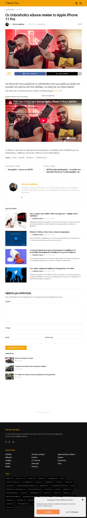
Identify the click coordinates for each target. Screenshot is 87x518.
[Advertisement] (43, 397)
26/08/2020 (19, 369)
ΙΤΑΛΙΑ (24, 493)
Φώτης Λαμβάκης (18, 24)
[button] (83, 500)
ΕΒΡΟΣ (68, 482)
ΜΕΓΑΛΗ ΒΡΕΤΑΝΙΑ (13, 496)
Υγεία (59, 463)
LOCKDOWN (53, 478)
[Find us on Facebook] (5, 442)
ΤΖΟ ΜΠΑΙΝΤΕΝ (23, 504)
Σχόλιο (8, 301)
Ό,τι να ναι (36, 460)
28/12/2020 (19, 361)
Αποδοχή (48, 512)
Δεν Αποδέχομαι (72, 512)
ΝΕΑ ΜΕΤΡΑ (45, 496)
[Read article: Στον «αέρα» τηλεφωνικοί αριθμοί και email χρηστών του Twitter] (16, 274)
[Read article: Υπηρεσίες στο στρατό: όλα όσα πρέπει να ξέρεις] (9, 368)
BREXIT (9, 478)
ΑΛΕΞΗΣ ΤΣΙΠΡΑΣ (13, 482)
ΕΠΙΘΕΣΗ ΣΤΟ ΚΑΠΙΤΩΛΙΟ (15, 489)
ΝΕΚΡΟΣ (56, 496)
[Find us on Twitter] (9, 442)
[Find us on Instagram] (13, 442)
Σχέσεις (60, 457)
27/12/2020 (48, 255)
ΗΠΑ (57, 489)
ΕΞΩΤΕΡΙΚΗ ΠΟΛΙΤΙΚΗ (59, 485)
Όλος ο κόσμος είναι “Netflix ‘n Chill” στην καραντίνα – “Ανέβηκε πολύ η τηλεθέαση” (21, 103)
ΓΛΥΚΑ (60, 482)
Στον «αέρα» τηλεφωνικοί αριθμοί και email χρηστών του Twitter (52, 268)
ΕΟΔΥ (73, 485)
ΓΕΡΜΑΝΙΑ (49, 482)
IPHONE (21, 158)
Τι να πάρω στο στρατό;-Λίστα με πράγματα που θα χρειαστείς (35, 374)
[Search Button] (81, 3)
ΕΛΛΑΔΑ (10, 485)
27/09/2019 (31, 24)
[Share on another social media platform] (80, 73)
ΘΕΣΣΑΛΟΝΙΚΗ (12, 493)
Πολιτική (35, 466)
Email (8, 337)
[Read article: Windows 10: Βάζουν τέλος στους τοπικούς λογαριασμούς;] (16, 238)
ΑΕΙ (62, 478)
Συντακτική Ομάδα (37, 218)
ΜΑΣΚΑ (66, 493)
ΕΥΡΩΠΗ (48, 489)
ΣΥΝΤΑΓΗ (10, 504)
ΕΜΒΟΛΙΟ (44, 485)
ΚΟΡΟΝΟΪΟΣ (35, 493)
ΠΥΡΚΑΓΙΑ (21, 500)
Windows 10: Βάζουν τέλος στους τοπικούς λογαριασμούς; (50, 232)
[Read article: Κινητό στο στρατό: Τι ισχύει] (9, 360)
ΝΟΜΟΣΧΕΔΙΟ (68, 496)
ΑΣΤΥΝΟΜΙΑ (28, 482)
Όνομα (8, 328)
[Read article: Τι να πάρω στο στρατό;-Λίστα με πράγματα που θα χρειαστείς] (9, 377)
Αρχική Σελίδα (9, 9)
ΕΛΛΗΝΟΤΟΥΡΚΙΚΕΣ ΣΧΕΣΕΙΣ (27, 485)
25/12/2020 (48, 218)
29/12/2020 (19, 377)
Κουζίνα (34, 457)
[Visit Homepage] (12, 3)
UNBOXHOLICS (41, 158)
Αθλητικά (8, 457)
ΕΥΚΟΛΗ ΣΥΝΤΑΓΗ (35, 489)
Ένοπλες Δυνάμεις (38, 454)
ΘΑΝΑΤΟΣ (67, 489)
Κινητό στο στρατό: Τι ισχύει (24, 358)
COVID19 (32, 478)
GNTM (42, 478)
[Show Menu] (76, 3)
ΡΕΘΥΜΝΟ (32, 500)
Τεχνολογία (19, 9)
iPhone (56, 91)
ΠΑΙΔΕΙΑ (10, 500)
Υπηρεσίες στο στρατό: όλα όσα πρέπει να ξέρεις (30, 366)
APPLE (14, 158)
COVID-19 (20, 478)
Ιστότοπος (49, 337)
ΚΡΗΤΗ (47, 493)
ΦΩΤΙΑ (9, 507)
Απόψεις (8, 460)
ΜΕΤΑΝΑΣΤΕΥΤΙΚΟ (30, 496)
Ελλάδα (7, 466)
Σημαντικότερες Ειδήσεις (66, 454)
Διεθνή (7, 463)
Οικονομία (35, 463)
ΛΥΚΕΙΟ (57, 493)
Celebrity (8, 454)
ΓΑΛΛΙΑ (39, 482)
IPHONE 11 (30, 158)
